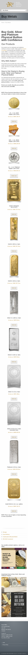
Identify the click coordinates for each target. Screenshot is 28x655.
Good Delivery (6, 534)
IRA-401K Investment (8, 539)
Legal (4, 642)
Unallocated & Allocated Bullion (10, 536)
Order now (14, 121)
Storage (5, 532)
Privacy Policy (5, 644)
